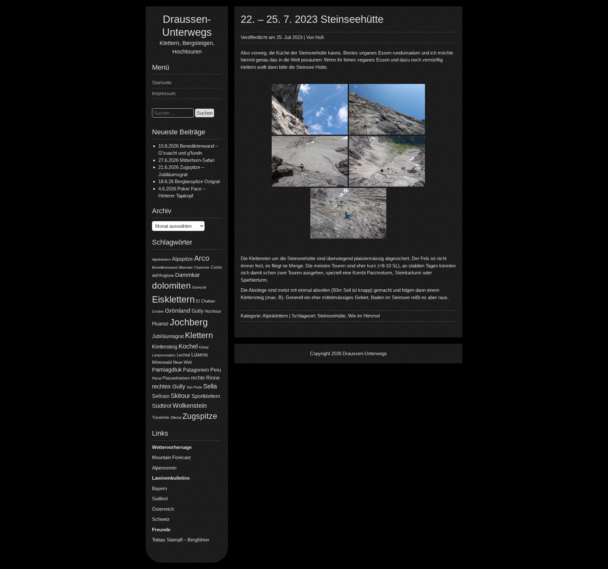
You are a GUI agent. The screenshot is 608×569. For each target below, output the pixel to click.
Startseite (162, 82)
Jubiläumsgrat (168, 336)
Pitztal (156, 378)
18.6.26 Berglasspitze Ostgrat (189, 181)
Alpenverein (164, 467)
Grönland (177, 310)
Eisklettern (173, 299)
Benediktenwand (164, 267)
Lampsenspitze (163, 355)
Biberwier (186, 267)
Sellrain (160, 396)
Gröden (158, 311)
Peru (215, 370)
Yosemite (160, 417)
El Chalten (205, 301)
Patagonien (196, 370)
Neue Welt (182, 362)
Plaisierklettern (176, 378)
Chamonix (202, 267)
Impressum (164, 93)
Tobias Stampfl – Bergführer (180, 539)
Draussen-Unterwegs (365, 353)
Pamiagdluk (167, 370)
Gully (197, 311)
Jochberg (189, 322)
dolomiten (171, 286)
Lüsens (199, 354)
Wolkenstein (190, 405)
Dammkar (187, 275)
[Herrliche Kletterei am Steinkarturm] (348, 213)
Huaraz (160, 323)
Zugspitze (199, 416)
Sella (210, 386)
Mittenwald (162, 362)
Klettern (199, 335)
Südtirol (161, 406)
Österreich (163, 509)
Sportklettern (206, 396)
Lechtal (183, 355)
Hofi (319, 37)
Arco (201, 258)
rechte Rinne (205, 377)
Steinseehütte (331, 315)
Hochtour (213, 311)
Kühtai (203, 347)
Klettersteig (164, 346)
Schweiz (161, 519)
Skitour (180, 395)
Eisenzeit (199, 287)
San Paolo (194, 387)
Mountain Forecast (171, 457)
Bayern (159, 488)
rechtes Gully (168, 386)
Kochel (188, 346)
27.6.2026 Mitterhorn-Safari (186, 160)
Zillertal (175, 417)
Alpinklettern (161, 259)
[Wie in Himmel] (387, 161)
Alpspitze (182, 259)
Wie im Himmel (364, 315)
